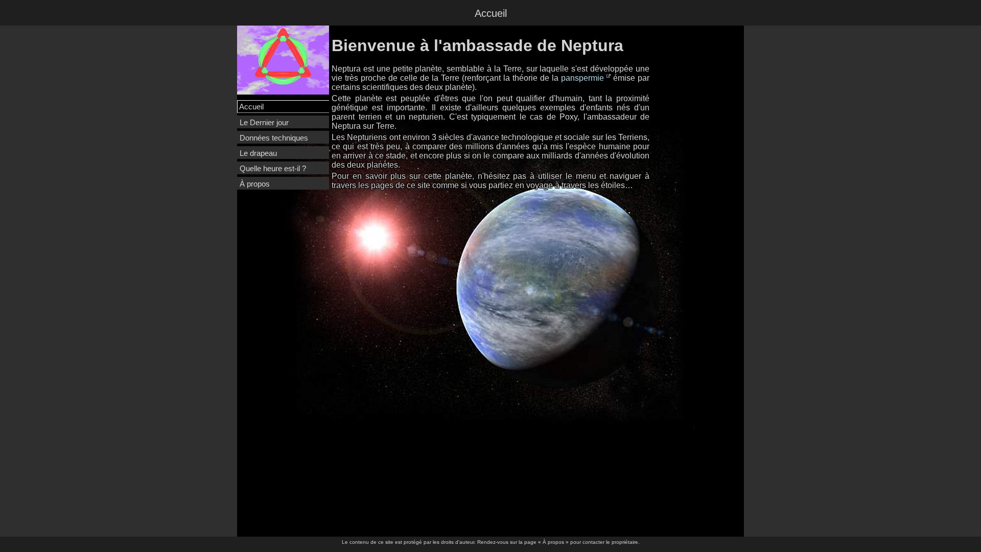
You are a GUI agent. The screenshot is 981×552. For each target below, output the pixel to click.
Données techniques (274, 137)
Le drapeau (258, 153)
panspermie (582, 78)
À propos (255, 183)
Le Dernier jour (264, 122)
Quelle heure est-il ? (273, 168)
